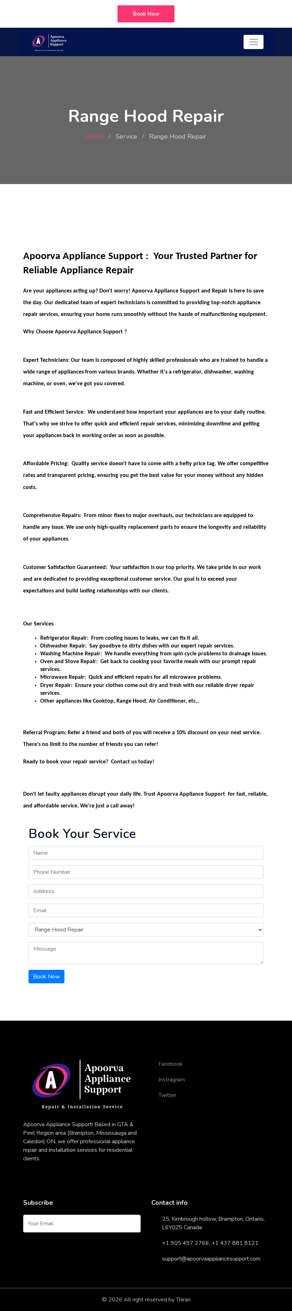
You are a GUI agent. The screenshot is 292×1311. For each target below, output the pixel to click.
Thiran (183, 1300)
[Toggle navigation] (254, 42)
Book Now (146, 14)
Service (126, 136)
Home (95, 136)
